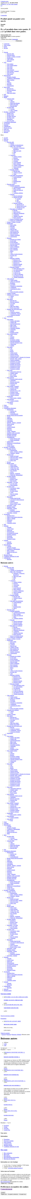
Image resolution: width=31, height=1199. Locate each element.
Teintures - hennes (14, 453)
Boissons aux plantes (15, 239)
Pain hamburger (14, 233)
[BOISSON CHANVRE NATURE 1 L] (14, 1052)
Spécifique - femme (12, 508)
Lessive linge (10, 528)
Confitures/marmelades (19, 187)
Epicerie (6, 52)
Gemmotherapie (14, 414)
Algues (15, 180)
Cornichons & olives (15, 289)
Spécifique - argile (11, 505)
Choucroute (13, 344)
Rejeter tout (4, 1183)
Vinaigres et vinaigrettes (16, 286)
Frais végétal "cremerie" (13, 71)
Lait (11, 348)
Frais (5, 62)
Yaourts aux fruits (14, 355)
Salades (12, 331)
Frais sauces (10, 74)
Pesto (11, 403)
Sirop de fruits (13, 245)
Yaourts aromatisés (15, 360)
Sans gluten (10, 299)
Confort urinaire (11, 427)
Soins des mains (14, 459)
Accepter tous (22, 1194)
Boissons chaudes (11, 77)
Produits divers (10, 515)
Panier (5, 46)
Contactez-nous (4, 1)
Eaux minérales (14, 249)
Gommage (12, 495)
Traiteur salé (13, 322)
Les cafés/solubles (17, 270)
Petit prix (6, 139)
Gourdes (19, 198)
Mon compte (4, 1150)
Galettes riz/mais (14, 230)
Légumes (15, 161)
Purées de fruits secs (12, 552)
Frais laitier (10, 67)
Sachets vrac (13, 411)
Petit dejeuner (7, 75)
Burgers (12, 338)
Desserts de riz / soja (15, 390)
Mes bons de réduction (9, 1159)
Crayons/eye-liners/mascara (17, 499)
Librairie (6, 540)
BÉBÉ (5, 97)
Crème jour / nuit (14, 467)
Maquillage (10, 119)
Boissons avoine (17, 261)
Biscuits (15, 210)
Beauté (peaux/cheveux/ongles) (15, 415)
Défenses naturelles (12, 434)
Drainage (9, 428)
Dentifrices (13, 478)
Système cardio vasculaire (13, 433)
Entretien (6, 125)
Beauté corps (10, 113)
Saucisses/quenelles (15, 341)
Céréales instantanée (18, 277)
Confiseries (16, 214)
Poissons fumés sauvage (16, 379)
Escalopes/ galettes (15, 339)
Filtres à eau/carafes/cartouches (14, 517)
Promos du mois (8, 128)
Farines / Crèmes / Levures (13, 56)
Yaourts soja (13, 389)
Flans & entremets (17, 196)
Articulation (10, 421)
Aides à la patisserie (15, 281)
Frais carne (9, 68)
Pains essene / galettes (15, 398)
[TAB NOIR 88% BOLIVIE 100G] (13, 1004)
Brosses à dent (13, 479)
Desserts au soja (21, 207)
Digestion (9, 425)
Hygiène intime (14, 491)
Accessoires (7, 123)
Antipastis (15, 168)
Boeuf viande (13, 376)
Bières (11, 251)
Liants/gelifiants (17, 177)
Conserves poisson (15, 312)
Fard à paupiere (14, 502)
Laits (11, 100)
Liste (5, 1045)
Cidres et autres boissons (16, 254)
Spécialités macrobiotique (16, 175)
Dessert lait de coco (21, 206)
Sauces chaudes (17, 167)
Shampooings (13, 450)
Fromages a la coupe (15, 361)
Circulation (10, 419)
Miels (8, 81)
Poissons (15, 158)
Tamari (15, 178)
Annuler (3, 1192)
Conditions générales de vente (11, 556)
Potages (12, 143)
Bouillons (12, 283)
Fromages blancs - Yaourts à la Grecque (20, 357)
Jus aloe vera (13, 255)
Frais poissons (10, 69)
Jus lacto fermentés (15, 244)
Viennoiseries (10, 85)
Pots (18, 200)
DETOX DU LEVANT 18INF (10, 1024)
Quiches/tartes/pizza (15, 324)
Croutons (12, 228)
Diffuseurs (9, 520)
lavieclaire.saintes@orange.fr (15, 1168)
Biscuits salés (16, 171)
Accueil (6, 137)
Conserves (12, 155)
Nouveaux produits (6, 994)
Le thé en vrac (17, 273)
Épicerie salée (10, 53)
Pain (5, 94)
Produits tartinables (15, 185)
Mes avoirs (6, 1154)
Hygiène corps (10, 117)
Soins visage (13, 465)
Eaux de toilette (14, 494)
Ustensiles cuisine (11, 523)
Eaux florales (13, 470)
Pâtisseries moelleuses (18, 213)
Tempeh (12, 337)
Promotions (3, 1018)
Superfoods (10, 316)
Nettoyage (9, 530)
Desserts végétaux (17, 203)
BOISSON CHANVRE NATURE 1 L (12, 1057)
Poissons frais (13, 383)
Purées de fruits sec (18, 190)
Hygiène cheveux (11, 116)
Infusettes (12, 412)
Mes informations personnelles (11, 1157)
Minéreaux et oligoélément (13, 443)
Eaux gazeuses (14, 248)
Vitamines (9, 430)
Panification (10, 58)
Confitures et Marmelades (13, 78)
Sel (11, 290)
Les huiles (12, 284)
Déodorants (13, 489)
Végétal (12, 345)
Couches (12, 109)
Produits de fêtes (14, 332)
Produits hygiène (11, 539)
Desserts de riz (20, 204)
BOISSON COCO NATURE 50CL (11, 1074)
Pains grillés (13, 225)
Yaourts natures (14, 354)
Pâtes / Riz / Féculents (15, 146)
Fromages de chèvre (15, 366)
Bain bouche (13, 481)
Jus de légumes (14, 242)
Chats (11, 297)
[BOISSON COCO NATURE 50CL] (13, 1070)
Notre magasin (7, 1142)
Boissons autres (17, 265)
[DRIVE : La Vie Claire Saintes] (9, 4)
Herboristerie (10, 409)
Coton (11, 492)
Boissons (9, 61)
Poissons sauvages (14, 382)
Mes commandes (8, 1153)
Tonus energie (10, 424)
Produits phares (8, 990)
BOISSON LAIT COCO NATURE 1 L (12, 1085)
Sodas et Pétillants (14, 246)
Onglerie (12, 501)
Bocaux (18, 201)
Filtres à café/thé (11, 518)
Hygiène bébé (10, 107)
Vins (11, 252)
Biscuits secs (10, 88)
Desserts (12, 194)
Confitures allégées (18, 193)
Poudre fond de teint (15, 498)
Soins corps (13, 460)
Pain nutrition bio (14, 232)
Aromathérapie (10, 437)
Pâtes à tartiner (10, 80)
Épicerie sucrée (11, 55)
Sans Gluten (7, 87)
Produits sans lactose (15, 364)
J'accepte (10, 1183)
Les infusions (16, 271)
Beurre (12, 351)
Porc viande (13, 374)
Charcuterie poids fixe (15, 371)
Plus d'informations (5, 1181)
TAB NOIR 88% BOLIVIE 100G (11, 1007)
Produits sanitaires (11, 534)
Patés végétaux (17, 164)
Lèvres (12, 472)
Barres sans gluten (14, 308)
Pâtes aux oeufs (17, 151)
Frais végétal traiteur (12, 65)
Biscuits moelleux (11, 90)
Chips (14, 174)
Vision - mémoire (11, 431)
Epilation (12, 510)
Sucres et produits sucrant (16, 219)
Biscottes (9, 84)
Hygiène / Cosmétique (9, 112)
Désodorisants (10, 531)
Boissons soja (16, 260)
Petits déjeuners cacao (18, 268)
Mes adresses (7, 1156)
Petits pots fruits (14, 104)
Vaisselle (9, 527)
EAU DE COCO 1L (8, 1104)
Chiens (12, 296)
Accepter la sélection (13, 1194)
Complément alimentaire (10, 122)
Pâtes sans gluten (11, 93)
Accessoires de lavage (12, 533)
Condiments (13, 287)
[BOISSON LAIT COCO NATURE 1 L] (14, 1081)
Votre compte (7, 45)
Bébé (5, 835)
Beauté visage (10, 114)
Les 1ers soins (10, 120)
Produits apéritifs (14, 169)
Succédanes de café (18, 276)
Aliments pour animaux (13, 294)
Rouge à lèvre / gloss (15, 504)
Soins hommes (13, 485)
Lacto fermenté (17, 162)
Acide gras (9, 444)
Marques (6, 132)
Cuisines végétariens (18, 165)
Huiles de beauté (14, 456)
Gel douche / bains (15, 488)
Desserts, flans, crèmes (16, 358)
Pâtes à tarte (13, 325)
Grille (5, 1044)
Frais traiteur (10, 64)
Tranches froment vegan (16, 342)
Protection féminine (15, 511)
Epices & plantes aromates (16, 292)
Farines (12, 305)
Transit (8, 417)
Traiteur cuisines (17, 156)
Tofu (11, 335)
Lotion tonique (14, 466)
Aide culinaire (10, 59)
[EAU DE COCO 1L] (10, 1100)
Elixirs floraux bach (15, 438)
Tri (1, 1048)
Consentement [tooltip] (6, 1189)
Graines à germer (11, 293)
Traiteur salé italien (15, 321)
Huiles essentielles (14, 440)
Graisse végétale (14, 387)
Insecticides (10, 537)
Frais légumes (10, 72)
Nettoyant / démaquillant (16, 475)
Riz (14, 153)
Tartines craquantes (15, 235)
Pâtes (14, 152)
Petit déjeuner (7, 544)
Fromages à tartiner (15, 369)
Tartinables (13, 329)
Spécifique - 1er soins (12, 482)
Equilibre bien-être (11, 435)
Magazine (9, 543)
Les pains (9, 91)
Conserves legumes (15, 315)
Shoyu (15, 182)
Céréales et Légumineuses (16, 145)
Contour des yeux (14, 469)
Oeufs (11, 350)
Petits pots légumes (15, 103)
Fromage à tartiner (14, 393)
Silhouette (9, 418)
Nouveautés (7, 130)
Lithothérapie (7, 126)
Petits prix (6, 129)
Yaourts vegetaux (14, 395)
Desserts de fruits (17, 197)
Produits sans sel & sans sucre (14, 309)
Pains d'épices (16, 212)
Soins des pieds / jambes (16, 457)
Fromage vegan (14, 392)
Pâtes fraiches (13, 326)
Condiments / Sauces (15, 313)
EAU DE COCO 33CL (9, 1115)
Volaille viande (14, 373)
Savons (9, 462)
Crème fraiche (13, 353)
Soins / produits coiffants (16, 451)
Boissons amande (17, 264)
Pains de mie (13, 229)
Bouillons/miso (17, 181)
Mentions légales (8, 555)
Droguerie (9, 536)
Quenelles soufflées (15, 328)
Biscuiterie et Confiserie (16, 209)
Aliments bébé (10, 98)
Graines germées (14, 401)
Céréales (9, 83)
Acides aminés (10, 446)
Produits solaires (11, 507)
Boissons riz (16, 262)
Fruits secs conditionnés (16, 220)
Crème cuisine (13, 280)
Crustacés (12, 385)
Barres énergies (17, 217)
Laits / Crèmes (13, 110)
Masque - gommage (15, 473)
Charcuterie (16, 159)
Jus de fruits (13, 241)
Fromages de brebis (15, 363)
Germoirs (9, 521)
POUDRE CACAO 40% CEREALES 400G (13, 1000)
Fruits (5, 405)
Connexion (6, 43)
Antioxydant (10, 441)
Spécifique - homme (12, 512)
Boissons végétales (15, 258)
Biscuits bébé (13, 106)
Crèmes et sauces (17, 172)
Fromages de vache (15, 367)
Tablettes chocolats (18, 216)
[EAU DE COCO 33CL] (10, 1110)
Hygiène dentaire (11, 476)
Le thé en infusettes (18, 274)
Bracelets (9, 559)
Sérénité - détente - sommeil (14, 422)
